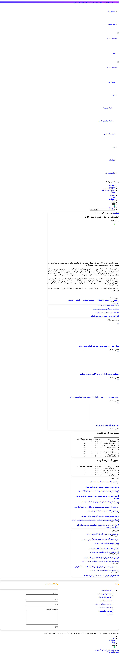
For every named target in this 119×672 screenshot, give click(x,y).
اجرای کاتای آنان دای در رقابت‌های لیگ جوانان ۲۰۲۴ (100, 539)
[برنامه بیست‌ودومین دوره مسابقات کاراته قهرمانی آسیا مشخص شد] (101, 393)
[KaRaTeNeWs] (113, 38)
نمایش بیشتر (115, 303)
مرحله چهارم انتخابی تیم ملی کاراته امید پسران (102, 487)
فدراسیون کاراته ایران (105, 597)
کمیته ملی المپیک (106, 590)
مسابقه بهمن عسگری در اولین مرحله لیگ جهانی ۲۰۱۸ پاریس (97, 566)
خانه (117, 213)
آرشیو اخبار (111, 185)
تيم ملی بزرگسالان (103, 300)
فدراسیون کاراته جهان (105, 607)
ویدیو (113, 147)
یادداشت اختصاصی (109, 134)
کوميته (71, 300)
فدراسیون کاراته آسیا (105, 611)
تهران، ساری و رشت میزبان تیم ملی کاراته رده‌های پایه (99, 346)
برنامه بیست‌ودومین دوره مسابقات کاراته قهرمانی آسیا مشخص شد (94, 397)
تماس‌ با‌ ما (112, 187)
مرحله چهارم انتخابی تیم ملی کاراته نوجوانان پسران (100, 516)
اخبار (113, 95)
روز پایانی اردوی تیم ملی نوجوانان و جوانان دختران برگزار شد (96, 507)
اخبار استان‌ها (107, 108)
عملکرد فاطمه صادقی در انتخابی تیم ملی (104, 548)
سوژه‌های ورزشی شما (108, 190)
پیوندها (113, 192)
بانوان (116, 300)
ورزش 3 (109, 614)
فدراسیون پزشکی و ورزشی (103, 604)
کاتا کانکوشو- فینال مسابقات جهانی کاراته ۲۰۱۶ (101, 576)
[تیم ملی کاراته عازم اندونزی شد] (104, 421)
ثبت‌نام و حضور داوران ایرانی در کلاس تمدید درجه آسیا (99, 374)
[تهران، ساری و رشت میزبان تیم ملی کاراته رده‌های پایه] (101, 342)
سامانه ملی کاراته (106, 600)
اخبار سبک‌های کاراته (105, 121)
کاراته (78, 300)
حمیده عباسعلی (88, 300)
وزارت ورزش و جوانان (105, 593)
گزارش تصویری (110, 173)
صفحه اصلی (111, 82)
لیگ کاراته (112, 160)
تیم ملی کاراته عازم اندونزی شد (107, 425)
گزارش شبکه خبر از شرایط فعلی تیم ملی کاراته (101, 558)
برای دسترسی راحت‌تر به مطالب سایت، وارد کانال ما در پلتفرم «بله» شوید (96, 2)
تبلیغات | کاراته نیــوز (109, 188)
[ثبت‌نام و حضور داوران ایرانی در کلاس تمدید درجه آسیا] (101, 370)
